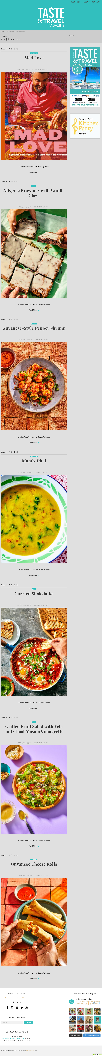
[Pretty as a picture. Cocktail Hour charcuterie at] (89, 1028)
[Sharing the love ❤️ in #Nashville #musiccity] (80, 1028)
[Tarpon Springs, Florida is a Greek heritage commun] (80, 1020)
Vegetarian (34, 456)
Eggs (33, 589)
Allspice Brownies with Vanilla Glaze (34, 192)
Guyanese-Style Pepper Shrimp (34, 328)
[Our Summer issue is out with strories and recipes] (89, 1011)
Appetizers (34, 859)
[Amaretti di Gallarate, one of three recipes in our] (89, 1020)
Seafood (33, 323)
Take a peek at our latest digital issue (17, 998)
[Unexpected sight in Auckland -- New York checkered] (72, 1020)
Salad (33, 722)
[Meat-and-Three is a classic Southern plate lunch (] (97, 1028)
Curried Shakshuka (34, 593)
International (30, 1051)
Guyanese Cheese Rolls (34, 864)
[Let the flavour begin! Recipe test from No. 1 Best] (72, 1011)
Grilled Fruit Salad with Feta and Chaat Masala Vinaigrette (34, 728)
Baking (34, 186)
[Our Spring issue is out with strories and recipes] (97, 1020)
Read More (33, 172)
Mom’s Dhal (34, 460)
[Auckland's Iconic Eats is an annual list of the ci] (97, 1011)
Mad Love (34, 57)
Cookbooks (33, 53)
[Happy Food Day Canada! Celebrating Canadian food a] (80, 1011)
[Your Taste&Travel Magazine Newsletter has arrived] (72, 1028)
